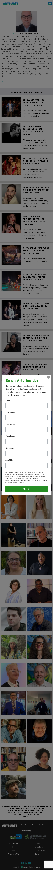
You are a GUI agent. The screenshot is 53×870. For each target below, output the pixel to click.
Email (7, 400)
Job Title (9, 460)
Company (9, 448)
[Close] (48, 377)
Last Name (10, 424)
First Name (10, 412)
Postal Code (10, 436)
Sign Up (26, 489)
